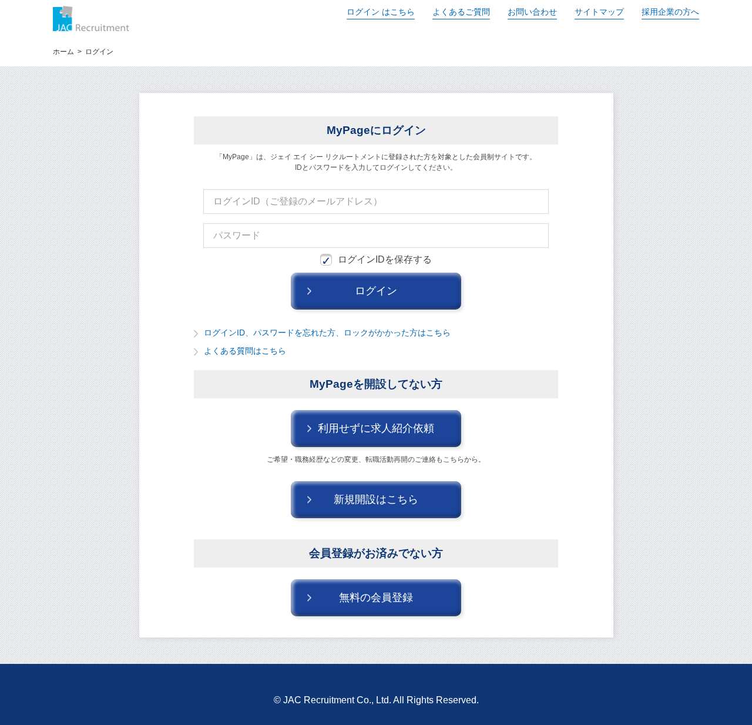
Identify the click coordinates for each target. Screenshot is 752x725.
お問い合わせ (532, 11)
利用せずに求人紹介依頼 (376, 428)
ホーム (63, 52)
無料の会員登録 (376, 597)
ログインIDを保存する (385, 259)
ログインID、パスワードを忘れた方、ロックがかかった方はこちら (327, 332)
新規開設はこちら (376, 499)
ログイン (381, 11)
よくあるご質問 (461, 11)
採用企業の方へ (670, 11)
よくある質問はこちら (245, 350)
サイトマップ (599, 11)
